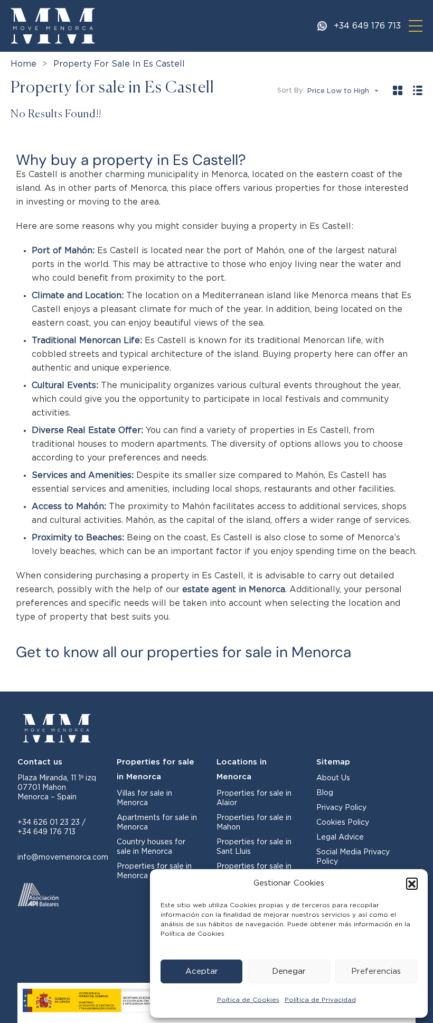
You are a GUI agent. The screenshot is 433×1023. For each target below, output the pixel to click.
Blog (324, 793)
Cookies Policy (342, 822)
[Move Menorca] (53, 25)
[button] (412, 883)
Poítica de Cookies (248, 1000)
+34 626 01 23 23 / (51, 822)
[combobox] (346, 91)
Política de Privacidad (320, 1000)
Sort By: (291, 90)
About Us (333, 778)
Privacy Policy (341, 808)
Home (23, 64)
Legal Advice (340, 837)
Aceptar (201, 971)
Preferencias (376, 971)
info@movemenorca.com (62, 857)
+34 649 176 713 (367, 26)
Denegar (289, 971)
